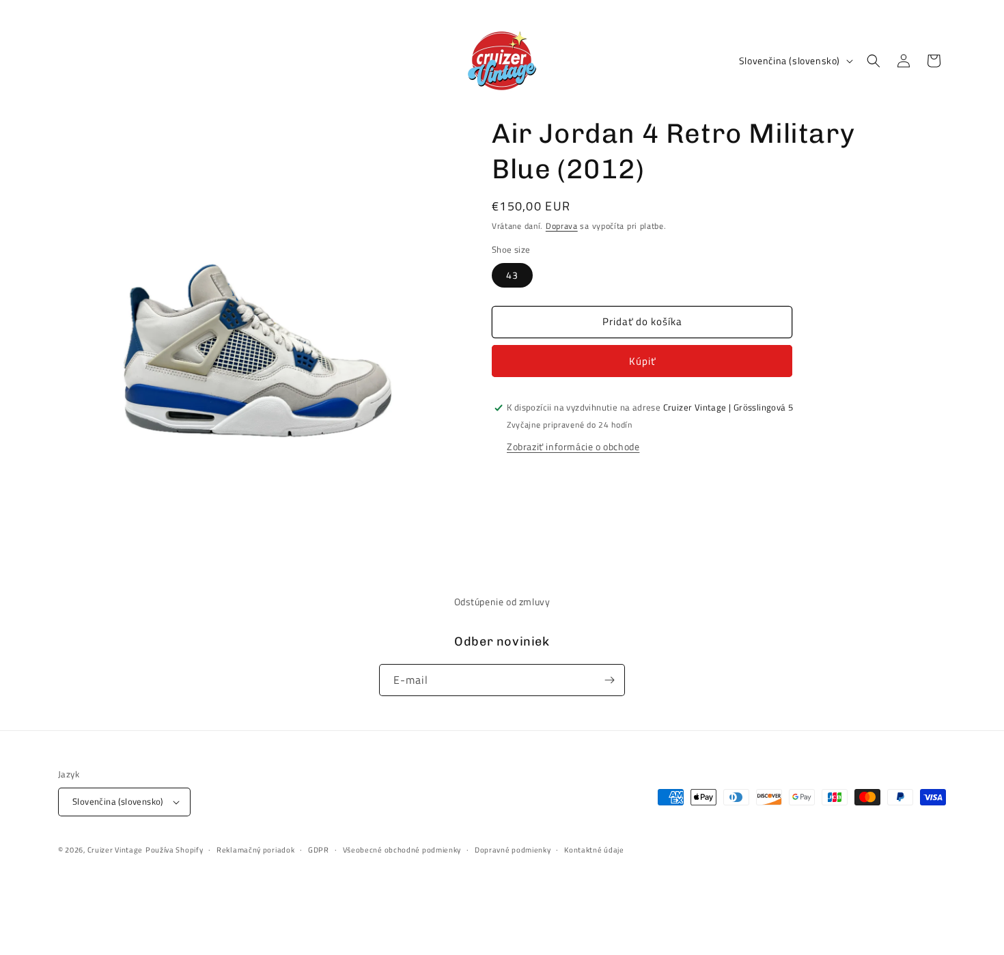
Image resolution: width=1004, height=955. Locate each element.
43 (512, 275)
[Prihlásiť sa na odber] (609, 680)
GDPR (318, 849)
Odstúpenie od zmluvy (502, 601)
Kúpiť (642, 361)
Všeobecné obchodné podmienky (402, 849)
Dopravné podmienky (513, 849)
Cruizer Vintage (115, 849)
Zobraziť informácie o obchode (573, 446)
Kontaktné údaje (594, 849)
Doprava (562, 225)
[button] (874, 61)
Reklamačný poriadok (255, 849)
